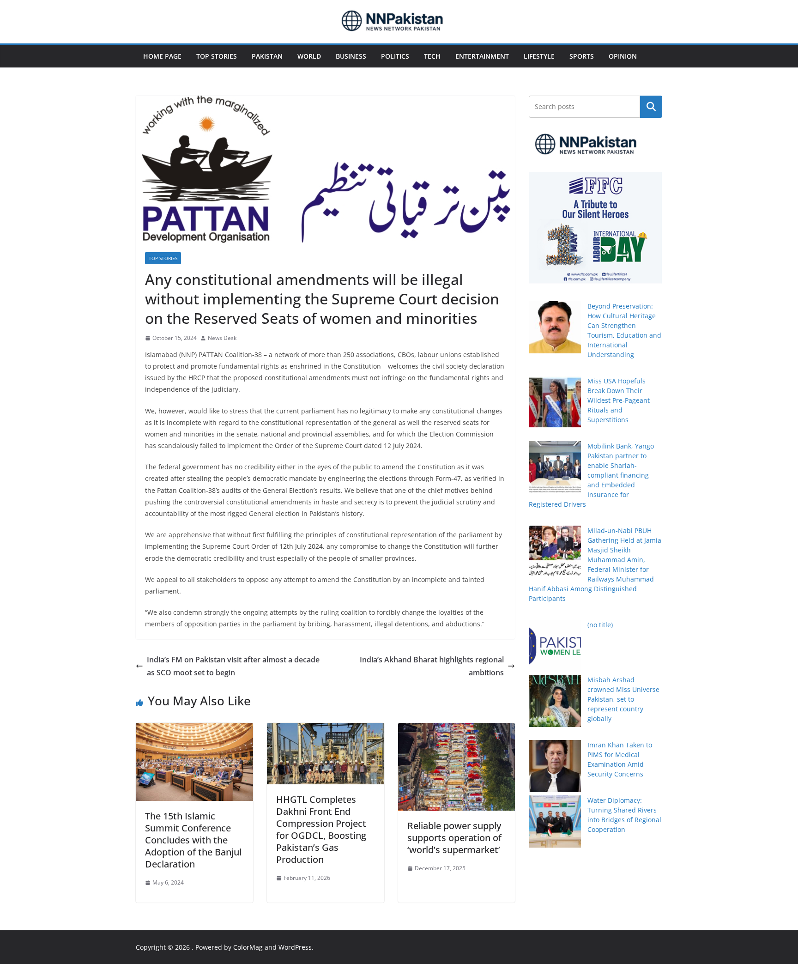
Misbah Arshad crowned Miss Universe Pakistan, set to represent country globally (623, 699)
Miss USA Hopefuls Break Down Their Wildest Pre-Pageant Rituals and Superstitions (618, 400)
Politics (395, 56)
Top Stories (216, 56)
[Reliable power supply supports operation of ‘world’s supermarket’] (456, 729)
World (309, 56)
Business (351, 56)
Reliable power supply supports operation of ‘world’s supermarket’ (454, 837)
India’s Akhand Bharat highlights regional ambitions (432, 666)
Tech (432, 56)
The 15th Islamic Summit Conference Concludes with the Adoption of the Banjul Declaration (193, 840)
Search (651, 107)
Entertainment (482, 56)
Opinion (623, 56)
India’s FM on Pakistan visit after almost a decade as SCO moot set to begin (233, 666)
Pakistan (267, 56)
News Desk (222, 338)
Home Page (162, 56)
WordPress (295, 947)
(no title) (600, 624)
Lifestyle (539, 56)
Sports (581, 56)
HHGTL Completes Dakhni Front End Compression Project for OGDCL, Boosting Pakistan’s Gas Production (321, 829)
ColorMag (248, 947)
